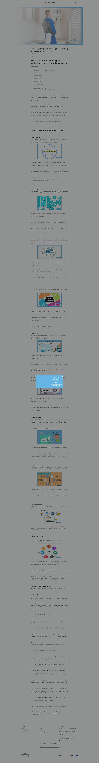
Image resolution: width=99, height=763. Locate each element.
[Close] (62, 376)
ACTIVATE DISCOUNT (56, 385)
